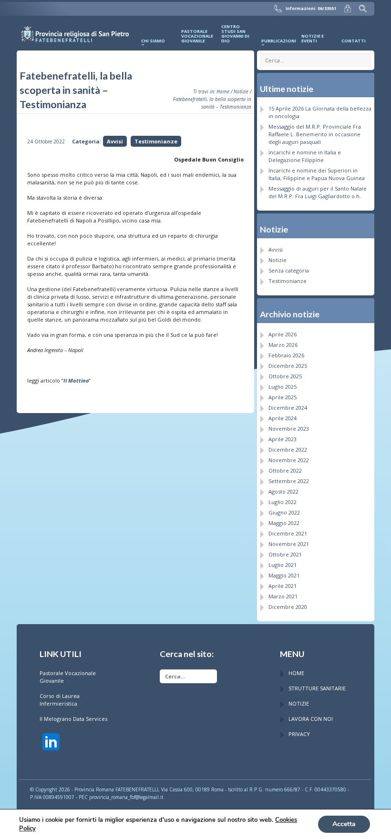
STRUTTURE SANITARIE (317, 688)
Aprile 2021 (282, 585)
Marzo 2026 (283, 344)
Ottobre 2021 (285, 554)
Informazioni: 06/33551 (311, 8)
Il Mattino (76, 380)
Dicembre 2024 (287, 407)
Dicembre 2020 (287, 606)
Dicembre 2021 (287, 533)
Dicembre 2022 (287, 449)
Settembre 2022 (288, 481)
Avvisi (115, 141)
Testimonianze (155, 141)
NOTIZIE (298, 703)
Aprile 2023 (282, 439)
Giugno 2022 (284, 512)
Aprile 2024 (282, 418)
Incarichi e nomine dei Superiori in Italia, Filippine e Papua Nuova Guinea (316, 174)
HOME (296, 673)
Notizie (241, 91)
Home (222, 91)
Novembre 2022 (288, 460)
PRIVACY (299, 734)
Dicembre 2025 (287, 365)
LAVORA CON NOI (310, 718)
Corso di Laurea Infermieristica (60, 699)
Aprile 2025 (282, 397)
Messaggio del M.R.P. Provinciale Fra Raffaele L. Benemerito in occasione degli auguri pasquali (314, 134)
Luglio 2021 (282, 564)
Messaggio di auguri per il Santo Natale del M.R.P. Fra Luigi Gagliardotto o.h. (317, 192)
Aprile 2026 (282, 334)
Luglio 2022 (282, 501)
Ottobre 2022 (285, 470)
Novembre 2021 (288, 543)
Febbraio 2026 (286, 355)
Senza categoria (288, 270)
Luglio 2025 (282, 386)
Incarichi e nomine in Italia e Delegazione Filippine (304, 156)
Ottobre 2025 (285, 376)
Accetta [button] (344, 824)
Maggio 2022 (283, 522)
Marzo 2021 (283, 596)
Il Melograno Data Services (73, 718)
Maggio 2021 (283, 575)
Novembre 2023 (288, 428)
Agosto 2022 (283, 491)
